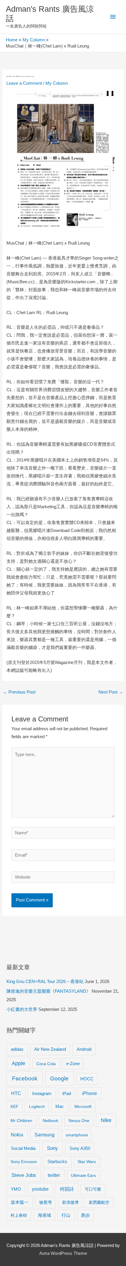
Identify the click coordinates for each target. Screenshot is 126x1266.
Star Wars (87, 1161)
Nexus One (79, 1120)
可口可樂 (93, 1189)
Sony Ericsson (24, 1161)
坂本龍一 (19, 1202)
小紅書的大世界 (21, 1009)
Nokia (17, 1134)
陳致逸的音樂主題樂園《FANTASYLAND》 (48, 991)
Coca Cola (46, 1063)
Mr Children (21, 1120)
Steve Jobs (23, 1175)
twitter (54, 1175)
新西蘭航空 (99, 1202)
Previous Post (19, 692)
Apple (18, 1063)
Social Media (23, 1148)
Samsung (45, 1134)
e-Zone (73, 1063)
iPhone (89, 1093)
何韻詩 (67, 1189)
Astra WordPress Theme (63, 1253)
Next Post (110, 692)
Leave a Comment (24, 83)
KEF (14, 1106)
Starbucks (57, 1161)
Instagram (42, 1093)
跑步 (85, 1215)
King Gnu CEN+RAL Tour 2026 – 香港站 (45, 981)
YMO (16, 1189)
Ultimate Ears (83, 1175)
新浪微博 (70, 1202)
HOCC (86, 1079)
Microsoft (82, 1106)
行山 (66, 1215)
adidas (17, 1049)
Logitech (37, 1106)
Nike (106, 1120)
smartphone (77, 1135)
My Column (56, 83)
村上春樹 (19, 1215)
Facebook (25, 1078)
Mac (59, 1106)
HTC (16, 1093)
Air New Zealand (50, 1049)
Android (84, 1049)
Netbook (50, 1120)
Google (59, 1078)
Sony (52, 1148)
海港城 (44, 1215)
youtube (40, 1189)
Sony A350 (79, 1148)
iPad (66, 1093)
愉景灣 (45, 1202)
